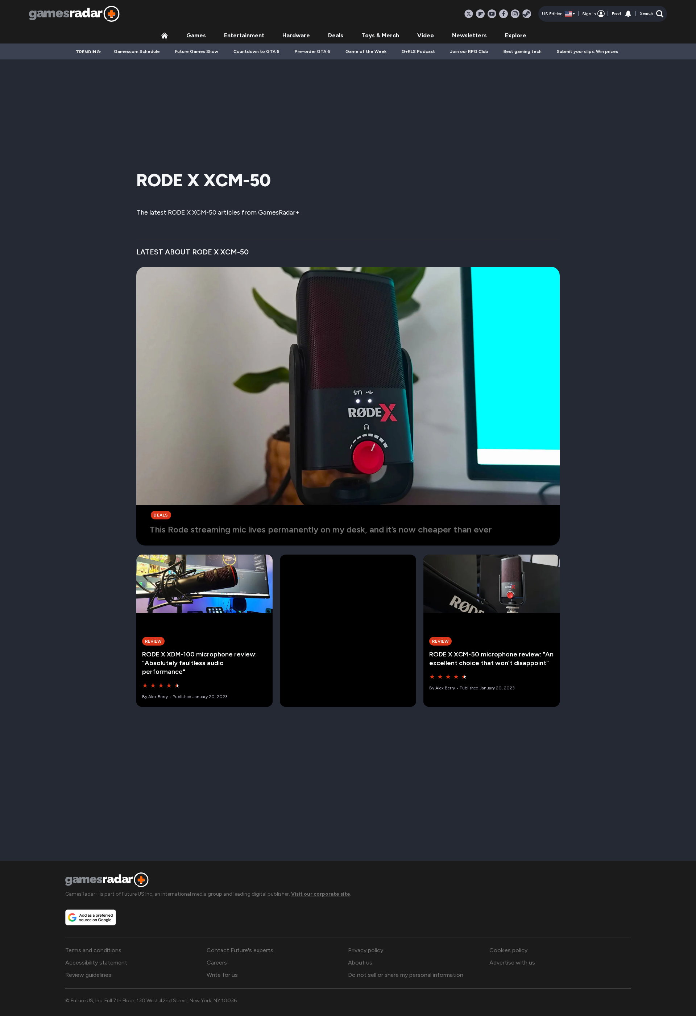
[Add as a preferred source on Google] (90, 917)
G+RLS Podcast (418, 51)
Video (425, 35)
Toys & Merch (380, 35)
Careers (217, 962)
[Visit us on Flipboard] (480, 13)
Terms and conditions (93, 950)
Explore (515, 35)
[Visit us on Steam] (526, 13)
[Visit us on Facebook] (503, 13)
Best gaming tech (523, 51)
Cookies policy (508, 950)
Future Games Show (196, 51)
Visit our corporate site (320, 894)
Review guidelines (88, 974)
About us (360, 962)
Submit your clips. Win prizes (587, 51)
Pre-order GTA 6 (312, 51)
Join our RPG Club (469, 51)
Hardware (296, 35)
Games (196, 35)
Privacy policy (365, 950)
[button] (651, 14)
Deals (335, 35)
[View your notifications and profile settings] (628, 14)
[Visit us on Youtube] (492, 13)
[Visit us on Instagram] (515, 13)
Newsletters (469, 35)
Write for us (222, 974)
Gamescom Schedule (137, 51)
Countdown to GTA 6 (256, 51)
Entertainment (244, 35)
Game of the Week (365, 51)
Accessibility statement (96, 962)
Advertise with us (512, 962)
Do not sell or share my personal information (405, 974)
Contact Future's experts (240, 950)
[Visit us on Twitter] (468, 13)
